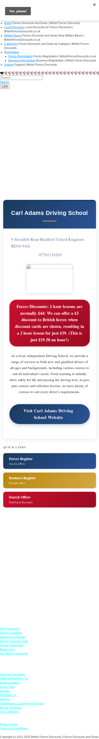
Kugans (5, 691)
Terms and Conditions (13, 728)
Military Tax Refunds (12, 637)
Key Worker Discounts (14, 653)
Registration (11, 52)
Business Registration (22, 60)
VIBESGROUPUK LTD (14, 678)
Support (9, 64)
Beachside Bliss (10, 682)
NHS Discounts (9, 628)
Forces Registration (20, 56)
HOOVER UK (8, 695)
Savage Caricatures (12, 674)
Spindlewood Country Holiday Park (22, 703)
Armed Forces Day (11, 645)
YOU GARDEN (9, 712)
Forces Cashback (11, 633)
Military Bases (13, 35)
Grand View (7, 687)
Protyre (4, 699)
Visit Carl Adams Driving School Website (48, 414)
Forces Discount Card (13, 641)
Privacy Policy (8, 724)
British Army (7, 649)
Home (8, 23)
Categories (11, 44)
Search (4, 82)
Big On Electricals (11, 707)
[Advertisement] (49, 138)
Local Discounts (14, 27)
